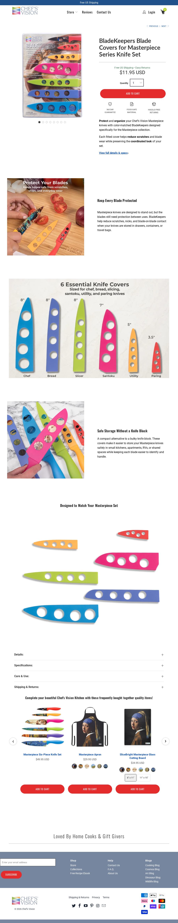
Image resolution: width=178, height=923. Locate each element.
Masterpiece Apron (90, 754)
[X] (73, 905)
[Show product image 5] (54, 122)
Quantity (124, 83)
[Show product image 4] (50, 122)
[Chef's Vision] (25, 10)
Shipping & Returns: (26, 687)
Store (70, 12)
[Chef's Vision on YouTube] (85, 905)
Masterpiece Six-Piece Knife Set (42, 754)
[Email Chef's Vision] (104, 905)
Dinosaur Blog (152, 877)
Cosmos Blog (152, 869)
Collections (76, 869)
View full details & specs (113, 153)
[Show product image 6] (58, 122)
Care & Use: (21, 676)
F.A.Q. (111, 869)
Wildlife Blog (151, 881)
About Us (113, 873)
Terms (106, 897)
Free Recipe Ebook (80, 873)
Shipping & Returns (79, 897)
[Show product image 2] (43, 122)
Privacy (96, 897)
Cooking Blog (152, 865)
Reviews (87, 12)
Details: (19, 654)
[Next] (91, 75)
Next (164, 26)
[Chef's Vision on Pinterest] (91, 905)
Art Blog (149, 873)
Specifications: (23, 665)
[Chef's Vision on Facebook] (79, 905)
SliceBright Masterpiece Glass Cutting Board (137, 756)
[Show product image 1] (39, 122)
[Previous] (13, 75)
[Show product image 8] (65, 122)
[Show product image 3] (47, 122)
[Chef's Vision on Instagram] (97, 905)
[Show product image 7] (61, 122)
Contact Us (104, 12)
